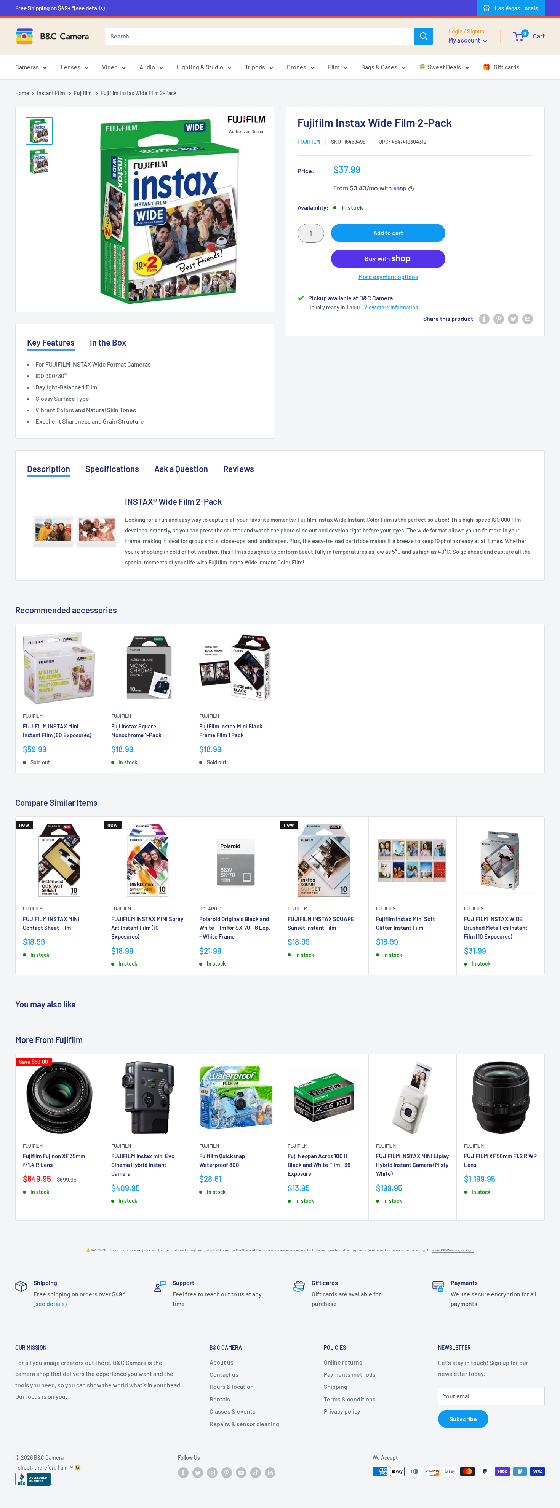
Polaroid (210, 908)
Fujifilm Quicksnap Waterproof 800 (222, 1160)
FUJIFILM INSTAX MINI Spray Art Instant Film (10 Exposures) (147, 927)
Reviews (238, 468)
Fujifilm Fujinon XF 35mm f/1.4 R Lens (54, 1160)
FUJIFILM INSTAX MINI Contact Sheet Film (51, 923)
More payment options (388, 276)
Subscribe (463, 1418)
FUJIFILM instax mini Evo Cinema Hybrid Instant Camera (142, 1164)
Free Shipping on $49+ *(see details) (60, 8)
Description (48, 468)
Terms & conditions (350, 1399)
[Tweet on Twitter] (513, 319)
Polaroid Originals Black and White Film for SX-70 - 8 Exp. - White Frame (234, 927)
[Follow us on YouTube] (241, 1472)
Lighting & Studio (200, 66)
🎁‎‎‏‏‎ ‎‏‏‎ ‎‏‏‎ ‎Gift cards (501, 66)
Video (110, 66)
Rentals (220, 1399)
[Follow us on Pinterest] (226, 1472)
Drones (296, 66)
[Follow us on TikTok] (255, 1472)
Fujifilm (83, 93)
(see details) (50, 1303)
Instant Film (51, 93)
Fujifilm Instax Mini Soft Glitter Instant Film (405, 923)
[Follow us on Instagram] (212, 1472)
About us (222, 1362)
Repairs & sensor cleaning (244, 1423)
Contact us (224, 1374)
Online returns (343, 1362)
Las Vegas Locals (516, 8)
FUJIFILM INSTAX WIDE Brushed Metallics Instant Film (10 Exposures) (496, 927)
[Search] (423, 36)
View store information (391, 307)
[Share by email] (527, 319)
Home (22, 93)
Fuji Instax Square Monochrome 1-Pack (136, 730)
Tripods (255, 66)
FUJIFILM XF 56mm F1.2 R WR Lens (500, 1160)
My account (464, 40)
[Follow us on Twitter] (197, 1472)
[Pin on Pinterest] (498, 319)
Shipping (335, 1386)
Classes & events (233, 1411)
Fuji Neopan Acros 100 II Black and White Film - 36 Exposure (319, 1164)
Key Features (51, 342)
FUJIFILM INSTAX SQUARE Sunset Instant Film (321, 923)
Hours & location (232, 1386)
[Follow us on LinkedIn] (270, 1472)
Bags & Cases (379, 66)
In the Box (108, 342)
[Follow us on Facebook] (183, 1472)
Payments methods (350, 1374)
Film (333, 66)
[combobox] (259, 36)
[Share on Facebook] (484, 319)
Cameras (27, 66)
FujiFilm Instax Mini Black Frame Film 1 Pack (230, 730)
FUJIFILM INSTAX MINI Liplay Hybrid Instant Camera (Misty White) (412, 1164)
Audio (147, 66)
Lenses (70, 66)
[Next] (545, 895)
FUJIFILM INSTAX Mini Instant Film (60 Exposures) (57, 730)
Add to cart (388, 232)
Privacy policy (342, 1411)
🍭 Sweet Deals (440, 66)
